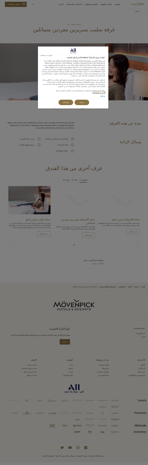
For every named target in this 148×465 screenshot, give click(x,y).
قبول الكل (66, 102)
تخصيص (82, 102)
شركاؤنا (103, 96)
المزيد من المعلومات (99, 92)
